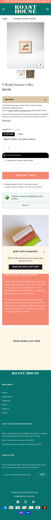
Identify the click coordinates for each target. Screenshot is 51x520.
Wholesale (6, 401)
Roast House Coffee (23, 492)
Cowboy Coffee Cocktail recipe (19, 110)
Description (9, 99)
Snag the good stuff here (25, 267)
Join (42, 474)
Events (4, 413)
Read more (6, 120)
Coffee (4, 393)
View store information (33, 187)
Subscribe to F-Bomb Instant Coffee (19, 160)
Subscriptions (7, 397)
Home (4, 19)
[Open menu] (6, 9)
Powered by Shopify (24, 496)
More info (25, 205)
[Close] (45, 250)
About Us (5, 409)
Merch (4, 405)
